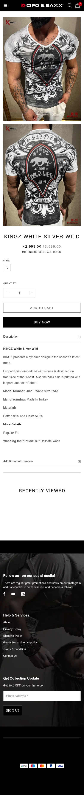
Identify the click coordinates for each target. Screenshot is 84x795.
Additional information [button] (18, 461)
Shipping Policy (13, 636)
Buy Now (42, 322)
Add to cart (42, 308)
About (7, 622)
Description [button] (11, 336)
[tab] (42, 336)
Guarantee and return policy (20, 642)
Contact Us (10, 656)
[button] (77, 5)
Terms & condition (14, 649)
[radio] (7, 267)
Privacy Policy (12, 629)
